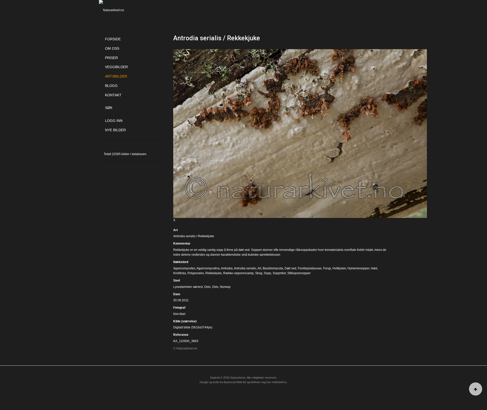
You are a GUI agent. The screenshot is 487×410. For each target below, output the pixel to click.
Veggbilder (116, 67)
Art (175, 230)
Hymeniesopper (358, 268)
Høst (374, 268)
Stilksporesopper (299, 273)
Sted (176, 280)
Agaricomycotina (208, 268)
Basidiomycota (273, 268)
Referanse (180, 335)
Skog (258, 273)
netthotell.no (279, 382)
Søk (108, 108)
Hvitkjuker (339, 268)
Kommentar (181, 243)
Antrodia (227, 268)
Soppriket (279, 273)
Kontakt (113, 95)
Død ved (290, 268)
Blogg (111, 86)
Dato (176, 294)
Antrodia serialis (245, 268)
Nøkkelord (180, 262)
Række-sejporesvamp (238, 273)
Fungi (327, 268)
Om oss (112, 48)
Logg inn (114, 121)
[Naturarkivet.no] (120, 10)
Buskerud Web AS (235, 382)
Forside (113, 39)
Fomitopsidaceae (310, 268)
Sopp (267, 273)
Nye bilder (115, 130)
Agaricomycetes (184, 268)
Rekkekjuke (213, 273)
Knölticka (179, 273)
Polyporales (195, 273)
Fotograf (179, 307)
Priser (111, 58)
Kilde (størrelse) (185, 321)
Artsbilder (116, 76)
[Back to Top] (475, 389)
